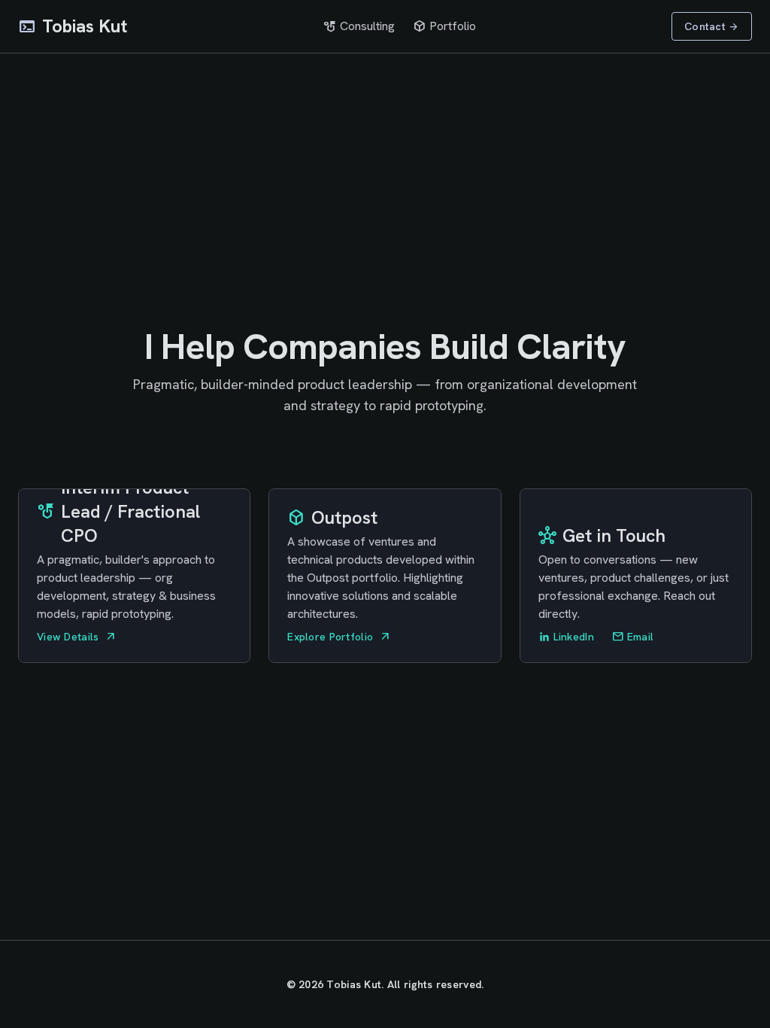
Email (632, 636)
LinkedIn (573, 636)
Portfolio (444, 26)
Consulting (359, 26)
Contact (711, 26)
